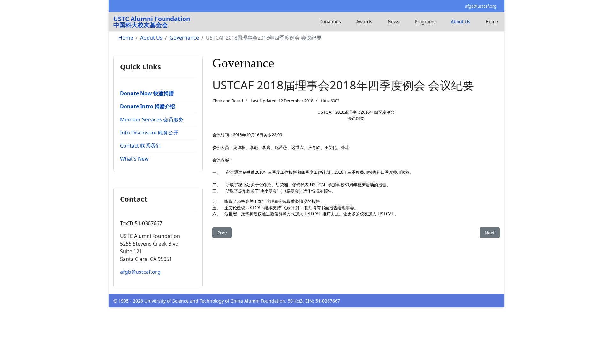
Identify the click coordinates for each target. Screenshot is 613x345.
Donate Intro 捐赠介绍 (147, 106)
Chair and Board (227, 100)
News (393, 22)
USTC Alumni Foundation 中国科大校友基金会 (151, 22)
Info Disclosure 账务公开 (149, 132)
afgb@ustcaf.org (480, 6)
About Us (460, 22)
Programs (425, 22)
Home (492, 22)
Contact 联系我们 (140, 145)
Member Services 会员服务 (152, 119)
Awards (364, 22)
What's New (134, 158)
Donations (330, 22)
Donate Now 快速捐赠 (147, 93)
